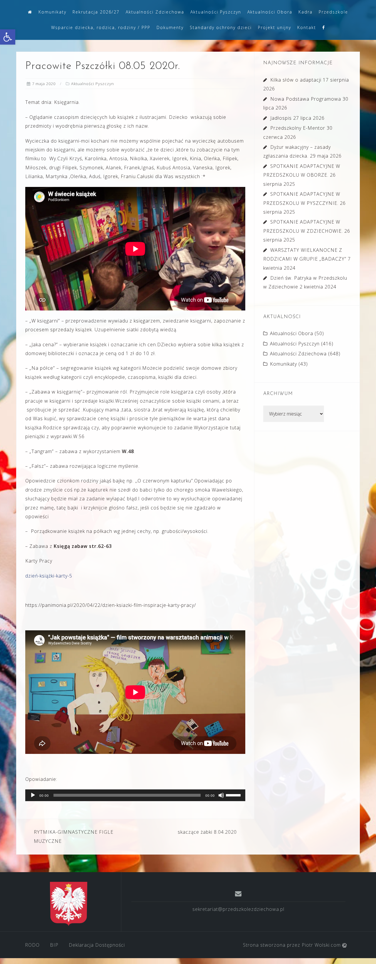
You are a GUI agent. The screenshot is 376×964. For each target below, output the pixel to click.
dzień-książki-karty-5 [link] (48, 576)
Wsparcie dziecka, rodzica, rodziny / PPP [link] (100, 27)
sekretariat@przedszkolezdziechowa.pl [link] (238, 909)
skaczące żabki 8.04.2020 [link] (207, 832)
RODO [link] (32, 945)
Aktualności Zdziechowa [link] (155, 12)
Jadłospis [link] (281, 118)
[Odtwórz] (33, 795)
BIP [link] (54, 945)
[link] (7, 37)
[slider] (234, 794)
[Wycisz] (221, 795)
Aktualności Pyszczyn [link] (215, 12)
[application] (135, 795)
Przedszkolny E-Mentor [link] (297, 128)
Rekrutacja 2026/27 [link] (96, 12)
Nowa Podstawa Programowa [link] (305, 99)
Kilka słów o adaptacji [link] (295, 80)
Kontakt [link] (306, 27)
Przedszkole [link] (333, 12)
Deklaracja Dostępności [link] (97, 945)
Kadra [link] (305, 12)
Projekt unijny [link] (274, 27)
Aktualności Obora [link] (269, 12)
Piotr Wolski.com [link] (322, 945)
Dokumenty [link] (170, 27)
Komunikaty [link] (52, 12)
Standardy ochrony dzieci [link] (221, 27)
